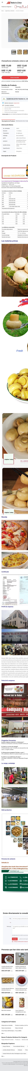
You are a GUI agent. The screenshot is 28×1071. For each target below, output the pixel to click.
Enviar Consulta (15, 77)
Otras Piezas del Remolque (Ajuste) (8, 1030)
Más (2, 1033)
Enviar (14, 939)
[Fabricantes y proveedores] (14, 2)
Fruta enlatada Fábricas (18, 1046)
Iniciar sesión (5, 114)
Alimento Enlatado (20, 10)
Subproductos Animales (7, 1025)
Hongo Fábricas (6, 1046)
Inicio (2, 10)
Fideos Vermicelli (19, 1028)
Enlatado (20, 1050)
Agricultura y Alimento (9, 10)
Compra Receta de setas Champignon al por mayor (14, 1053)
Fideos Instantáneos (6, 1028)
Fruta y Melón (18, 1030)
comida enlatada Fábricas (9, 1050)
